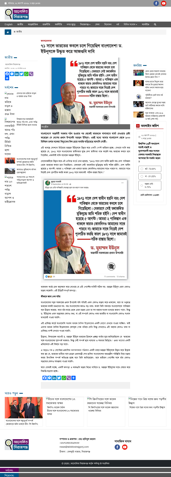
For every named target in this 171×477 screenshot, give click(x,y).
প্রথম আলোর (119, 340)
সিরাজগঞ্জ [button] (84, 24)
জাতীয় (20, 24)
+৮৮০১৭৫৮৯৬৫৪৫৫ (69, 442)
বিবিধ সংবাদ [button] (130, 24)
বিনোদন (108, 24)
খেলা (97, 24)
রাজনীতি (46, 24)
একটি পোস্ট (96, 147)
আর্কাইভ (145, 24)
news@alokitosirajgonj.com (74, 446)
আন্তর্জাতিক (33, 24)
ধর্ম (117, 24)
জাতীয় (19, 31)
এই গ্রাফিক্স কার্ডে (70, 161)
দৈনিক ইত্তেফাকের (86, 323)
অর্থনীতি (58, 24)
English (9, 24)
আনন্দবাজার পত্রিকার (80, 350)
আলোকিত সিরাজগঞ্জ (79, 463)
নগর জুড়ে (71, 24)
